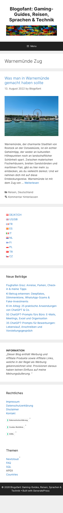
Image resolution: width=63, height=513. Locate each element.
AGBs (11, 434)
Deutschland (25, 192)
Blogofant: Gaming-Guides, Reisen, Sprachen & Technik (31, 14)
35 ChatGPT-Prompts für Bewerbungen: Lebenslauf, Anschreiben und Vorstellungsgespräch (30, 326)
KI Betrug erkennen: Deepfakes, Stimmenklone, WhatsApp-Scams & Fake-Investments (28, 297)
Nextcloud (12, 459)
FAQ (8, 462)
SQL (8, 466)
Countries (12, 474)
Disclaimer (12, 409)
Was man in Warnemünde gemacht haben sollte (27, 80)
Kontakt (10, 413)
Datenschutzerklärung (19, 405)
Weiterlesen (31, 182)
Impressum (13, 401)
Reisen (12, 192)
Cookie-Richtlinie (16, 427)
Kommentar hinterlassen (23, 196)
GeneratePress (41, 490)
